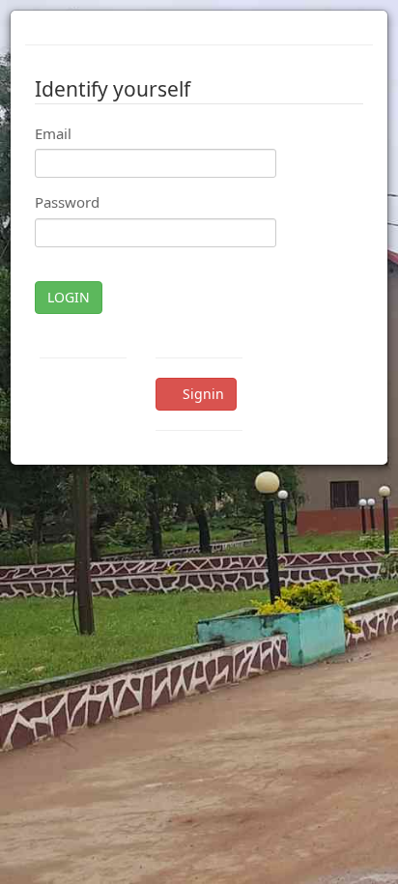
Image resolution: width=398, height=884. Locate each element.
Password (67, 202)
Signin (201, 394)
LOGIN (68, 297)
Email (53, 133)
